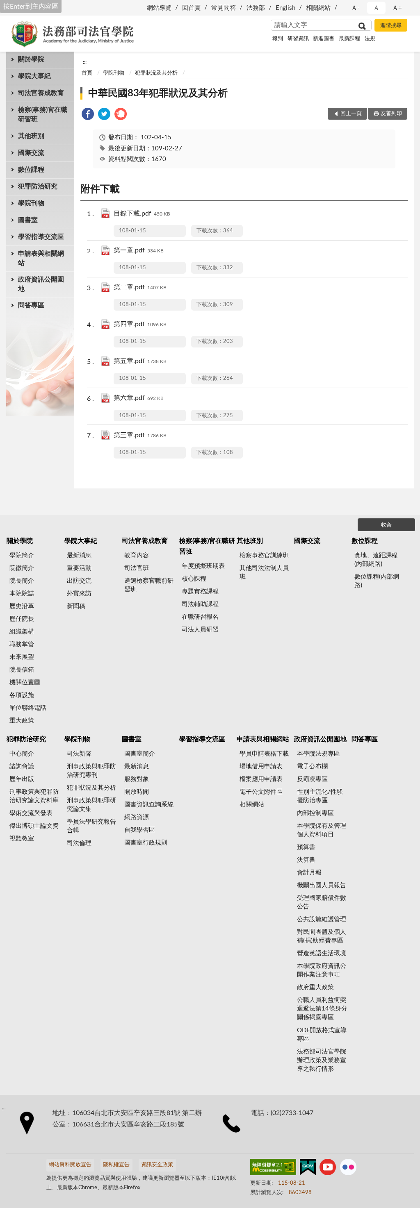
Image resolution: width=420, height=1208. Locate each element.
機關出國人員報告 (321, 885)
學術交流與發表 (30, 813)
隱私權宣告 (116, 1164)
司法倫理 (79, 843)
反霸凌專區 (312, 779)
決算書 (306, 860)
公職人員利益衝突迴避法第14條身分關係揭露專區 (322, 1008)
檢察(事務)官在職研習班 (42, 115)
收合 (386, 525)
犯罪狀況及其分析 (156, 73)
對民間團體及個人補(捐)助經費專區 (321, 936)
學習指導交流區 (41, 237)
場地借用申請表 (261, 766)
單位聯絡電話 (27, 708)
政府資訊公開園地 (41, 284)
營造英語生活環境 (321, 953)
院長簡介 (21, 581)
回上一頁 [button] (351, 113)
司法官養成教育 (41, 93)
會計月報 (309, 873)
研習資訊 (298, 38)
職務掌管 (21, 644)
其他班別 (31, 136)
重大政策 (21, 721)
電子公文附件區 (261, 792)
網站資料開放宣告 (70, 1164)
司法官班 (136, 568)
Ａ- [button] (355, 8)
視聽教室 (21, 839)
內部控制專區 (315, 813)
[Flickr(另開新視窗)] (348, 1168)
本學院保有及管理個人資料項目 (321, 830)
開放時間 (136, 792)
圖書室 (28, 220)
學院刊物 (31, 203)
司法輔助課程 (200, 604)
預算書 (306, 847)
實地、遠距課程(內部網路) (375, 559)
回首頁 (191, 8)
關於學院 (31, 59)
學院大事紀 (34, 76)
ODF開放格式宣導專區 (322, 1034)
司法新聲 (79, 754)
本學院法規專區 (318, 754)
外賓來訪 (79, 593)
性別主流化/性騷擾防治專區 (320, 796)
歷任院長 (21, 619)
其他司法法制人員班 (264, 572)
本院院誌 (21, 593)
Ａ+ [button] (397, 8)
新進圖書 (323, 38)
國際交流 (31, 153)
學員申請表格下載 (264, 754)
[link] (88, 115)
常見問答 (223, 8)
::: (85, 62)
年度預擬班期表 (203, 566)
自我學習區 (139, 830)
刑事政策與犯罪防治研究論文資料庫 (34, 796)
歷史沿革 (21, 606)
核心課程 (194, 579)
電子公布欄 (312, 766)
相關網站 (318, 8)
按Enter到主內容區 (30, 6)
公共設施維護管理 (321, 919)
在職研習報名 (200, 617)
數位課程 (31, 169)
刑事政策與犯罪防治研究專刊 (91, 770)
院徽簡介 (21, 568)
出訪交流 (79, 581)
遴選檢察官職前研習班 (148, 585)
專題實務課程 (200, 591)
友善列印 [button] (391, 113)
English (285, 8)
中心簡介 (21, 754)
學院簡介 (21, 555)
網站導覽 (159, 8)
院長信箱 (21, 670)
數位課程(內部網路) (376, 581)
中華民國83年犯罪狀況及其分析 (158, 93)
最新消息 (79, 555)
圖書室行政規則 (145, 843)
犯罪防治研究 (37, 186)
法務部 (256, 8)
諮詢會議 (21, 766)
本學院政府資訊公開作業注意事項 (321, 970)
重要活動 (79, 568)
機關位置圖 (24, 682)
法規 (370, 38)
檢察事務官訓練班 (264, 555)
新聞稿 (76, 606)
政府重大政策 (315, 987)
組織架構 (21, 632)
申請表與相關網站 (41, 258)
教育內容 (136, 555)
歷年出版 (21, 779)
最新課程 (349, 38)
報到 (277, 38)
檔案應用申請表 (261, 779)
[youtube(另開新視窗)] (328, 1168)
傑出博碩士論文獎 (34, 826)
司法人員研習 (200, 630)
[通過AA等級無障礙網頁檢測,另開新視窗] (273, 1168)
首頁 (87, 73)
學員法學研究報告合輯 (91, 826)
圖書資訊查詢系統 (148, 805)
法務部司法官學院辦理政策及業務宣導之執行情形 (321, 1060)
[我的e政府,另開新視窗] (307, 1168)
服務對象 (136, 779)
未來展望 (21, 657)
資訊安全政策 (157, 1164)
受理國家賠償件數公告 (321, 902)
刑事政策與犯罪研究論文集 (91, 804)
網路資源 (136, 817)
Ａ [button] (376, 8)
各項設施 (21, 695)
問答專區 (31, 305)
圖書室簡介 (139, 754)
